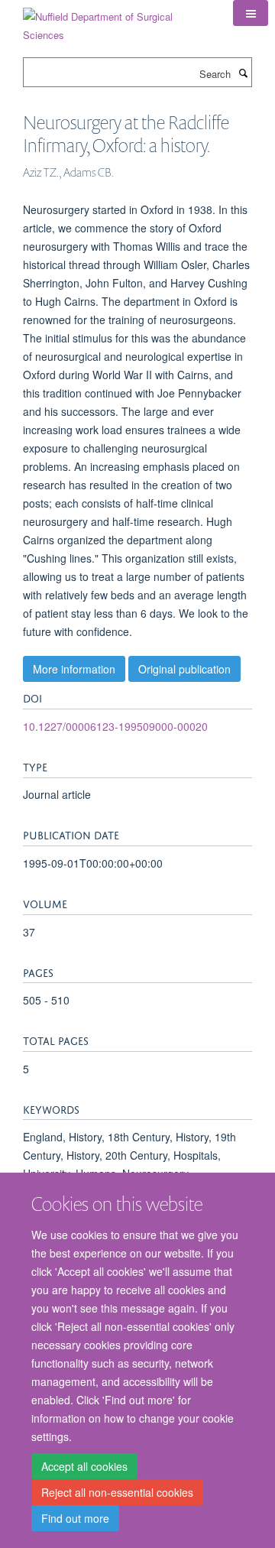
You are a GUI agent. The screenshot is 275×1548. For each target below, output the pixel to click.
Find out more (75, 1518)
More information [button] (74, 669)
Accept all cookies (84, 1466)
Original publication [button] (184, 669)
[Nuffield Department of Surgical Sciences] (116, 20)
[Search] (243, 72)
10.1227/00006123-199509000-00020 (115, 726)
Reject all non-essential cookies (117, 1492)
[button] (250, 13)
